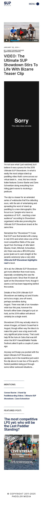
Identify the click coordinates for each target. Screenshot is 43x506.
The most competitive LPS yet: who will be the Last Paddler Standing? (20, 424)
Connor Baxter (10, 393)
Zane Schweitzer (22, 399)
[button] (21, 32)
